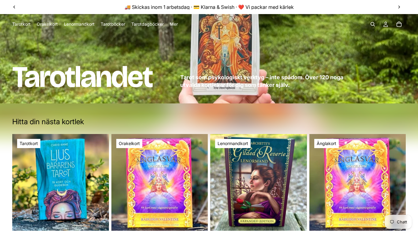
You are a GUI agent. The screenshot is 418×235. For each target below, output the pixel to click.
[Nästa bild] (399, 7)
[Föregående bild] (14, 7)
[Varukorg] (399, 24)
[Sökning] (372, 24)
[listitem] (174, 24)
